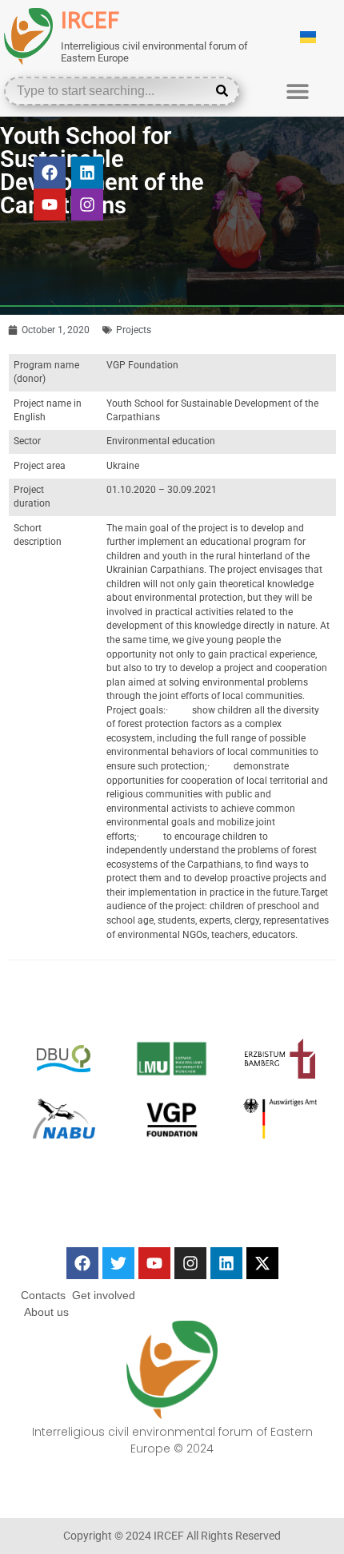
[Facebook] (50, 173)
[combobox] (110, 91)
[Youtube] (50, 205)
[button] (297, 91)
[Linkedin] (87, 173)
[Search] (225, 91)
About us (46, 1312)
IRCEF (90, 20)
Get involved (103, 1295)
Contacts (43, 1295)
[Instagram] (87, 205)
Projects (133, 330)
